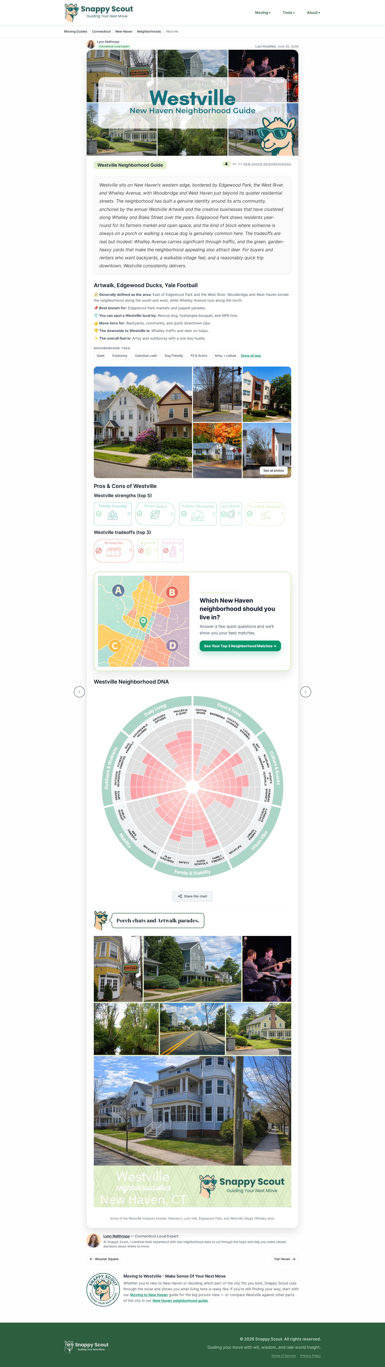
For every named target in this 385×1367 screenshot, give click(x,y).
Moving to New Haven (149, 1294)
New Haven (123, 31)
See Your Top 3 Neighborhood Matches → (240, 646)
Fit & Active (199, 355)
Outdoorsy (119, 355)
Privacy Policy (310, 1355)
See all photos (273, 470)
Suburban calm (146, 355)
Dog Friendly (174, 355)
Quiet (100, 355)
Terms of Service (283, 1355)
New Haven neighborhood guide (180, 1300)
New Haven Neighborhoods (267, 164)
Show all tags (251, 355)
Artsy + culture (225, 355)
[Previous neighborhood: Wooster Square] (79, 691)
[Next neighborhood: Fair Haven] (305, 691)
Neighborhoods (149, 31)
